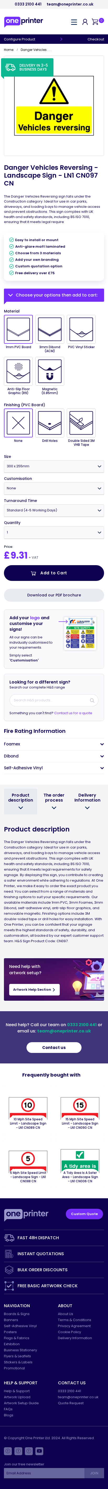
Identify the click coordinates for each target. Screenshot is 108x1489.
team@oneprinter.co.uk (70, 4)
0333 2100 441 (28, 4)
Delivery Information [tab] (87, 797)
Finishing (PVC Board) (24, 404)
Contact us (54, 1047)
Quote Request (71, 1403)
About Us (65, 1313)
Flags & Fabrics (16, 1338)
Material (12, 311)
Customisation (18, 478)
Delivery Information (75, 1338)
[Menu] (74, 21)
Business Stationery (20, 1350)
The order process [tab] (54, 797)
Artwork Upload (17, 1397)
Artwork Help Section (32, 989)
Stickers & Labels (18, 1362)
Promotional (14, 1368)
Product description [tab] (20, 797)
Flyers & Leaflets (17, 1356)
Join (94, 1473)
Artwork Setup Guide (21, 1403)
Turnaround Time (20, 500)
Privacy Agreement (74, 1325)
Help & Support (17, 1391)
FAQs (8, 1409)
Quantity (12, 522)
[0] (95, 22)
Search (92, 700)
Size (7, 456)
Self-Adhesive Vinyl (20, 1325)
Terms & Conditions (74, 1319)
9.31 (19, 555)
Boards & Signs (17, 1313)
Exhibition (12, 1344)
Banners (11, 1319)
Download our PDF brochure (54, 595)
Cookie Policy (69, 1331)
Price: (8, 546)
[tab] (54, 744)
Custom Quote (84, 1213)
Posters (10, 1331)
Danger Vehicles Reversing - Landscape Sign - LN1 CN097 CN (51, 175)
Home (8, 49)
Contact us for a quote (73, 713)
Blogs (8, 1415)
